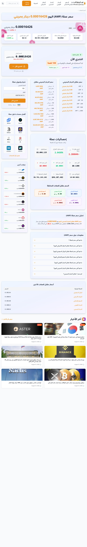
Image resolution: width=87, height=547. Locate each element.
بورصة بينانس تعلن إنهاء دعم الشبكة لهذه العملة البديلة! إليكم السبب (66, 360)
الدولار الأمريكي (78, 296)
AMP (24, 92)
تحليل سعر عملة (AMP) (75, 215)
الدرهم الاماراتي (66, 3)
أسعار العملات (82, 10)
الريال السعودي (71, 3)
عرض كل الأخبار (7, 319)
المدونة (36, 3)
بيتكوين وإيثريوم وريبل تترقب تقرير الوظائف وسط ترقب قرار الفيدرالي (66, 383)
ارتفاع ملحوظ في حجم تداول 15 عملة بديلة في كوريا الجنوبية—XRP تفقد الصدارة (65, 337)
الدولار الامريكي (43, 3)
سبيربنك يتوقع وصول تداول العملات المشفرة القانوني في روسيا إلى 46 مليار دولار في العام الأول (23, 360)
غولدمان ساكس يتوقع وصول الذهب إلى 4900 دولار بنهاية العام (25, 383)
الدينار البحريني (51, 3)
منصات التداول (27, 3)
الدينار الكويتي (59, 3)
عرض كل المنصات (14, 156)
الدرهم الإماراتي (78, 300)
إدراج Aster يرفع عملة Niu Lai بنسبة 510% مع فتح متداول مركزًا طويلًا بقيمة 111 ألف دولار (23, 337)
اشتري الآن (18, 66)
